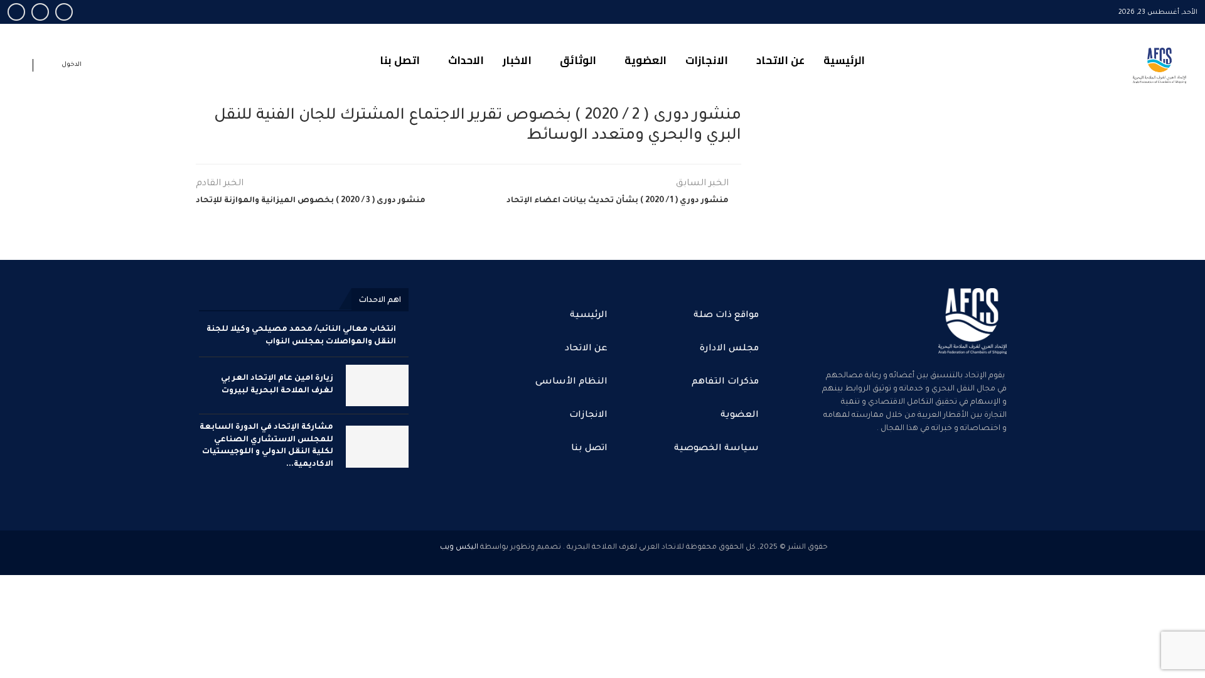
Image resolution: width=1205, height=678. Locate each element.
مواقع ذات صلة (726, 316)
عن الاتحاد (780, 60)
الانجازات (706, 60)
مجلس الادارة (729, 349)
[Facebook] (64, 12)
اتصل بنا (400, 60)
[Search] (20, 67)
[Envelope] (910, 480)
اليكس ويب (459, 548)
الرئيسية (844, 60)
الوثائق (578, 60)
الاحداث (466, 60)
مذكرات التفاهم (725, 382)
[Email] (40, 12)
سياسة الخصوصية (716, 449)
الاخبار (517, 60)
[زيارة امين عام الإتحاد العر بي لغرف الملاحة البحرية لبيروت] (377, 386)
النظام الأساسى (571, 382)
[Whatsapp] (16, 12)
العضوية (645, 60)
